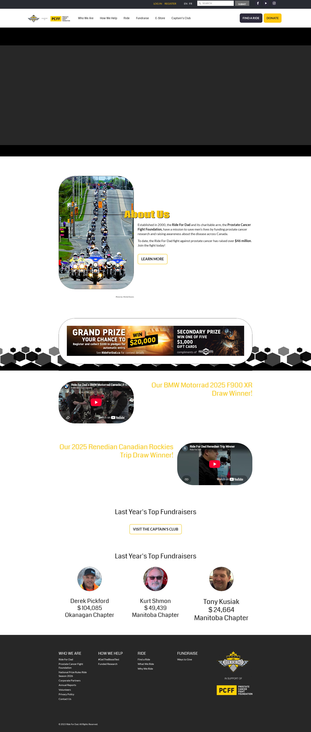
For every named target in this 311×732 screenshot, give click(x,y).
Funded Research (107, 663)
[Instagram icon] (274, 3)
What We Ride (146, 663)
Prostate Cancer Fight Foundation (71, 665)
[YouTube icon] (266, 3)
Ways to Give (184, 659)
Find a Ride (144, 659)
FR (190, 3)
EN (185, 3)
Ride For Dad (66, 659)
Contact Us (65, 698)
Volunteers (65, 689)
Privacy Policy (66, 694)
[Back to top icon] (295, 725)
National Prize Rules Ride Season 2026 (73, 674)
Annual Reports (67, 684)
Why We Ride (145, 668)
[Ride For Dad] (49, 18)
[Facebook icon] (257, 3)
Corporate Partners (70, 680)
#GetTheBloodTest (108, 659)
